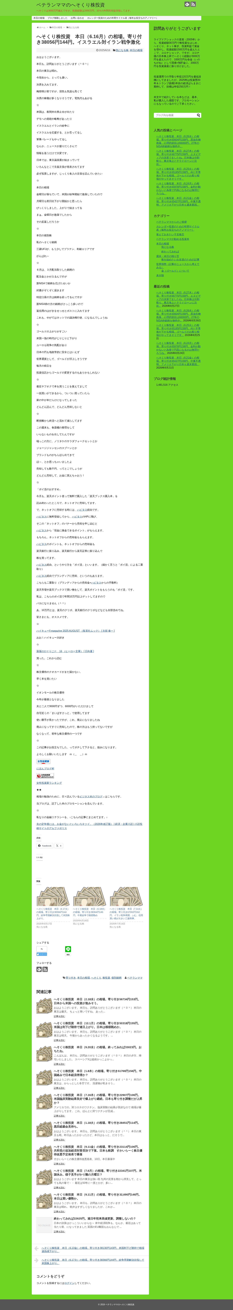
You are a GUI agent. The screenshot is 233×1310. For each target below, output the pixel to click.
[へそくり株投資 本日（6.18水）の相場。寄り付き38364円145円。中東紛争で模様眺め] (90, 896)
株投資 (106, 977)
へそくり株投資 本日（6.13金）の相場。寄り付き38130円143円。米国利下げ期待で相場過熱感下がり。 (93, 1250)
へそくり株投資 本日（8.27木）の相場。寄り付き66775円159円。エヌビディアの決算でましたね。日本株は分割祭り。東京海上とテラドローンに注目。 (178, 158)
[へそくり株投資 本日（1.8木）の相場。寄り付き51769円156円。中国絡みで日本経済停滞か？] (44, 1077)
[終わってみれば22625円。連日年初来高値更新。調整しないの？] (44, 1225)
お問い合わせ (77, 18)
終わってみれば (170, 251)
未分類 (160, 275)
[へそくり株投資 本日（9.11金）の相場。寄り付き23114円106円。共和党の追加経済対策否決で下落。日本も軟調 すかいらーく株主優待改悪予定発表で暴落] (44, 1153)
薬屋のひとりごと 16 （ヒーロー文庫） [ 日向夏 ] (65, 651)
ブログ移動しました (58, 18)
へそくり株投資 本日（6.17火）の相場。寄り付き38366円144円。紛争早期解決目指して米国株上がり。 (93, 1262)
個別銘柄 (116, 977)
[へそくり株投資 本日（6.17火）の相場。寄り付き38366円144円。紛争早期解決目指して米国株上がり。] (53, 896)
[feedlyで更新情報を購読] (187, 4)
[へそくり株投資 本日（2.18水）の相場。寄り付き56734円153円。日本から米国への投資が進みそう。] (44, 1006)
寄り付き (71, 977)
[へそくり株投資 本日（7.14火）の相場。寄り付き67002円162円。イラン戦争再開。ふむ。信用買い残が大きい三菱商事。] (126, 896)
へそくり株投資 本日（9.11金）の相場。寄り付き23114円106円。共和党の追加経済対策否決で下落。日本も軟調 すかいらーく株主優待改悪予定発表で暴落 (98, 1150)
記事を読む (59, 1016)
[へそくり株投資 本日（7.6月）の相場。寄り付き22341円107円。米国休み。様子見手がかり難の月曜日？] (44, 1177)
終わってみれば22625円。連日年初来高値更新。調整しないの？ (96, 1218)
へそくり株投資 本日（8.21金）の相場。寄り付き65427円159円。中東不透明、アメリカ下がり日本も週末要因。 (178, 201)
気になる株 (122, 50)
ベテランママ (134, 977)
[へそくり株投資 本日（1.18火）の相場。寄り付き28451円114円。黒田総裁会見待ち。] (44, 1129)
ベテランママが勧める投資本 (172, 239)
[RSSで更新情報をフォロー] (193, 4)
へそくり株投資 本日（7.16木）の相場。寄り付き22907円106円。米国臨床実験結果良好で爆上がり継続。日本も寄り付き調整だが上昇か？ (98, 1098)
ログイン (69, 1283)
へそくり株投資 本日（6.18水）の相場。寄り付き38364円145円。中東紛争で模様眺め (89, 912)
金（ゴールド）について (175, 270)
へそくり (96, 977)
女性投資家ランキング (49, 783)
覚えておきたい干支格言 (170, 234)
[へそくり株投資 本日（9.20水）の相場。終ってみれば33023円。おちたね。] (44, 1054)
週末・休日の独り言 (167, 256)
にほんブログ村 (45, 768)
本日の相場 (39, 18)
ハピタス (82, 509)
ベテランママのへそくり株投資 (70, 4)
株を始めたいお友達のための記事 (180, 259)
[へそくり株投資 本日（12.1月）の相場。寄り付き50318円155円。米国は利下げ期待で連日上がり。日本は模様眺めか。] (44, 1030)
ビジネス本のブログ (91, 796)
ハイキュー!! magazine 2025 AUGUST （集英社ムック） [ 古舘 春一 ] (75, 630)
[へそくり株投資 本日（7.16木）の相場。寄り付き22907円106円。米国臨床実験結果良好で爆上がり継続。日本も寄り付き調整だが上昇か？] (44, 1101)
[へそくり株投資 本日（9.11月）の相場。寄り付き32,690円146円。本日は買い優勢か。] (44, 1201)
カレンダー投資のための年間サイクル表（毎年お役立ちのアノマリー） (122, 18)
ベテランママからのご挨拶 (171, 222)
